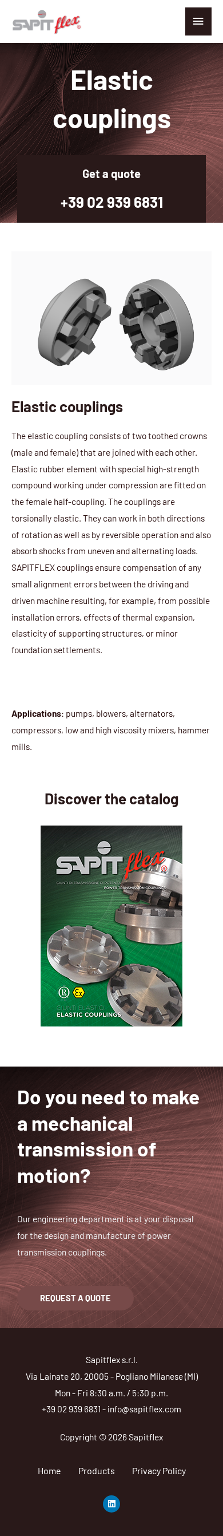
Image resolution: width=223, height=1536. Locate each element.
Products (96, 1470)
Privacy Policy (159, 1470)
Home (49, 1470)
